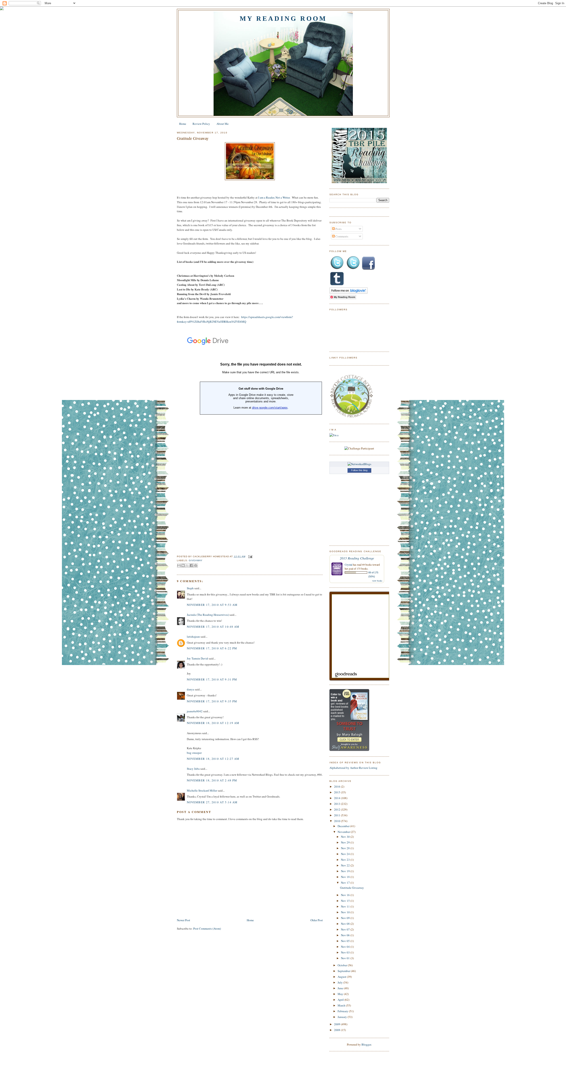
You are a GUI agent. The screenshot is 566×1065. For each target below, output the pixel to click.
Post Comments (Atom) (207, 928)
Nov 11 (345, 906)
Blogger (366, 1044)
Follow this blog (359, 470)
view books (377, 580)
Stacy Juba (193, 769)
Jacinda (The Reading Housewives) (208, 615)
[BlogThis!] (183, 565)
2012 (337, 809)
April (341, 1000)
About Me (222, 124)
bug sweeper (194, 753)
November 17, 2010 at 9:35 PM (212, 701)
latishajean (193, 637)
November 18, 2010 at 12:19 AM (213, 723)
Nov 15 (345, 901)
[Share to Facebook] (191, 565)
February (343, 1011)
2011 (337, 815)
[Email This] (179, 565)
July (340, 982)
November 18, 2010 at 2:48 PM (212, 780)
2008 (337, 1030)
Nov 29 (345, 842)
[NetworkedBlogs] (359, 464)
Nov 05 (345, 941)
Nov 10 (345, 912)
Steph (190, 588)
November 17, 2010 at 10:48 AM (213, 627)
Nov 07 (345, 929)
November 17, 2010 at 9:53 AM (212, 605)
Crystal (348, 564)
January (343, 1017)
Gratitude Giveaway (192, 138)
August (342, 977)
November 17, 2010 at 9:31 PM (212, 679)
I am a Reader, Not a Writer (274, 197)
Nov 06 (345, 935)
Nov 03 (345, 952)
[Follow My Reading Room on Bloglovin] (348, 293)
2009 (337, 1024)
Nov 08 (345, 924)
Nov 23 (345, 860)
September (344, 971)
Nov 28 (345, 848)
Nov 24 (345, 854)
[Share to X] (187, 565)
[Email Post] (249, 556)
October (343, 965)
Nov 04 (345, 947)
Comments (341, 236)
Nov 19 (345, 871)
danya (190, 689)
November (344, 832)
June (341, 988)
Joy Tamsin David (197, 658)
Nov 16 (345, 895)
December (344, 826)
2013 (337, 804)
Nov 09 (345, 918)
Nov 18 (345, 877)
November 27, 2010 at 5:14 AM (212, 802)
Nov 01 (345, 958)
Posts (338, 229)
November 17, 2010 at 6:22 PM (212, 648)
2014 (337, 798)
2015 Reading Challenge (357, 558)
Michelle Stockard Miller (202, 790)
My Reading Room (283, 18)
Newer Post (183, 920)
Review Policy (201, 124)
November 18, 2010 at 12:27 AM (213, 759)
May (341, 994)
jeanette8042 (195, 711)
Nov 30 (345, 837)
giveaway (196, 560)
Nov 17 (345, 883)
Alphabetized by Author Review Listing (353, 768)
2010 (337, 821)
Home (182, 124)
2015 (337, 792)
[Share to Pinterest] (195, 565)
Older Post (316, 920)
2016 (337, 786)
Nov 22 (345, 865)
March (342, 1005)
